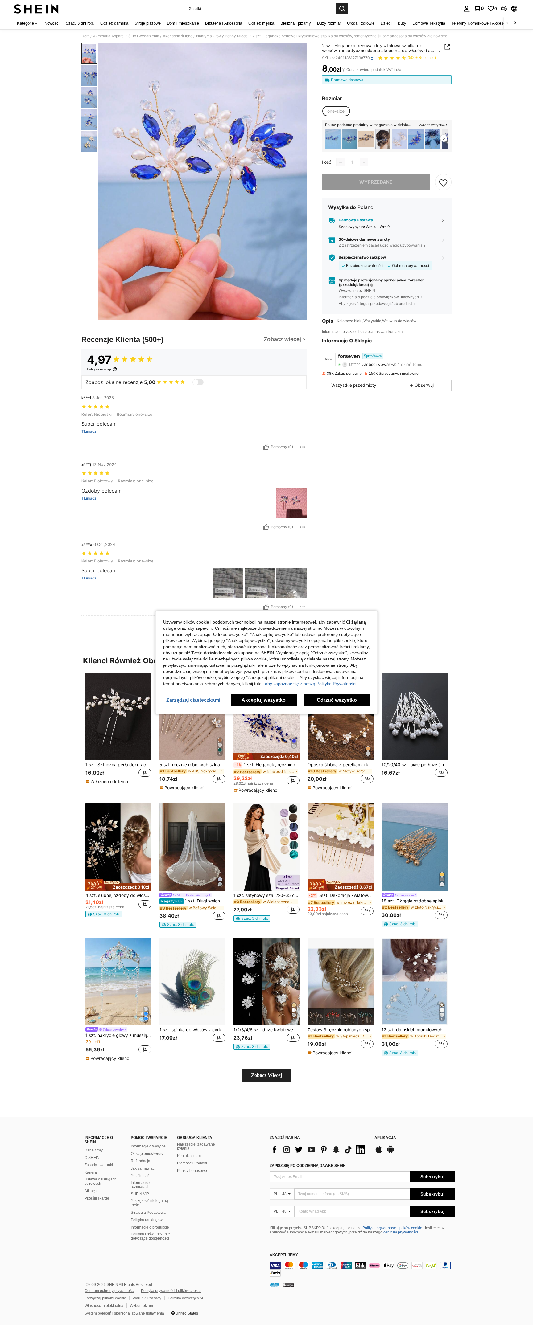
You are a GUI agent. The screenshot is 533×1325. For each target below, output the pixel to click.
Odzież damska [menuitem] (114, 23)
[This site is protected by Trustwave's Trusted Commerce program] (274, 1285)
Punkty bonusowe (192, 1170)
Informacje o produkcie (150, 1227)
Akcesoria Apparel (109, 36)
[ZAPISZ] (443, 182)
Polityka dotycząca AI (185, 1298)
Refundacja (140, 1161)
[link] (478, 8)
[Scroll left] (508, 23)
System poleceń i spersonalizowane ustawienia (124, 1313)
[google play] (390, 1152)
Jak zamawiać (143, 1168)
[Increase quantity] (364, 162)
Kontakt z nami (189, 1156)
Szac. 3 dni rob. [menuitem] (80, 23)
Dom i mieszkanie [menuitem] (183, 23)
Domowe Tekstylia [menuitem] (428, 23)
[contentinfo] (362, 1269)
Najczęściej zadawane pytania (196, 1146)
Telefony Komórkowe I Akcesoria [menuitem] (480, 23)
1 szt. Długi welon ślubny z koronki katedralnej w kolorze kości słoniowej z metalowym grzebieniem (192, 900)
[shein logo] (36, 8)
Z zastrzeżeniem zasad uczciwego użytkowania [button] (381, 245)
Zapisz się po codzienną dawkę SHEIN (308, 1165)
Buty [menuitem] (402, 23)
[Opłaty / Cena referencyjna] (343, 70)
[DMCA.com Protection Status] (288, 1285)
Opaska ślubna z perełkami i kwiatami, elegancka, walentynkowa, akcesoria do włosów (341, 764)
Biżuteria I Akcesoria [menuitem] (223, 23)
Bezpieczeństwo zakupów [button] (362, 258)
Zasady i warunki (99, 1165)
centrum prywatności (400, 1232)
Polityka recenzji (99, 369)
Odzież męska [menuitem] (261, 23)
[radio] (336, 111)
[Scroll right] (515, 23)
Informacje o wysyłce (148, 1146)
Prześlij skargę (97, 1198)
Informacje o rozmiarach (141, 1184)
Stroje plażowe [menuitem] (147, 23)
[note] (107, 782)
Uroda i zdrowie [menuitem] (360, 23)
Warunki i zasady (147, 1298)
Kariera (91, 1172)
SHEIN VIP (140, 1194)
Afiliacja (91, 1191)
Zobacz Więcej (266, 1075)
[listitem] (333, 139)
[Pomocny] (266, 447)
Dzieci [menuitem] (386, 23)
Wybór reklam (141, 1305)
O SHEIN (92, 1157)
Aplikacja (385, 1138)
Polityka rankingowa (148, 1220)
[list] (319, 1149)
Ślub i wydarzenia (143, 36)
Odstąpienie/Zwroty (147, 1153)
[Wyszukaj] (342, 8)
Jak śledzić (140, 1176)
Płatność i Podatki (192, 1163)
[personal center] (466, 8)
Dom (85, 36)
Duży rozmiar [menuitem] (329, 23)
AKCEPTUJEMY (284, 1255)
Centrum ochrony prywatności (109, 1291)
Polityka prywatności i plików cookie (392, 1228)
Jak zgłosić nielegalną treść (149, 1203)
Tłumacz (89, 431)
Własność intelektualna (104, 1305)
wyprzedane (375, 182)
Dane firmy (94, 1150)
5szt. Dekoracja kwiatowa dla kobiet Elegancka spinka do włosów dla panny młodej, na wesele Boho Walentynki (341, 895)
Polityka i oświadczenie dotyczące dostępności (150, 1236)
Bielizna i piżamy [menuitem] (295, 23)
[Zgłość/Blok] (303, 447)
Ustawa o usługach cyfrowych (101, 1181)
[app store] (378, 1152)
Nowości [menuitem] (52, 23)
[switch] (198, 382)
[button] (503, 8)
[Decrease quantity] (341, 162)
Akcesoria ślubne (177, 36)
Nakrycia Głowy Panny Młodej (222, 36)
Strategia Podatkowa (148, 1212)
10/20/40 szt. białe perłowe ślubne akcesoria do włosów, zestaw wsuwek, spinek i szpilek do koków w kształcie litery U (415, 764)
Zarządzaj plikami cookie (105, 1298)
